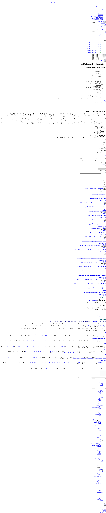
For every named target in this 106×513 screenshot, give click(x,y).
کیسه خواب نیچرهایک (98, 358)
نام (105, 182)
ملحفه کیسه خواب (98, 421)
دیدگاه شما (103, 180)
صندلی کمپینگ (99, 454)
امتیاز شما (103, 162)
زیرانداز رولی (95, 419)
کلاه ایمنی (99, 485)
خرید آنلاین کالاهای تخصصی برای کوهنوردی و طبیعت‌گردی (95, 325)
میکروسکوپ (99, 499)
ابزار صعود (97, 478)
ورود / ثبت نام (101, 501)
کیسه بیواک (99, 423)
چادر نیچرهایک (66, 352)
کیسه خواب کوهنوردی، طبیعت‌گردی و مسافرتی (31, 357)
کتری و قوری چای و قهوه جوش (96, 445)
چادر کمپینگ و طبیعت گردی (30, 351)
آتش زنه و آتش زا (98, 449)
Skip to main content (102, 0)
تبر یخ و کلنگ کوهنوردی (97, 476)
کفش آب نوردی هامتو (28, 340)
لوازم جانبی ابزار (98, 483)
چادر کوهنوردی (39, 351)
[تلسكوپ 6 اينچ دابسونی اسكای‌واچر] (99, 194)
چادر (105, 349)
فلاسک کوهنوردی (90, 365)
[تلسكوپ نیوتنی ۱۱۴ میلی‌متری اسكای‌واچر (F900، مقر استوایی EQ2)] (93, 262)
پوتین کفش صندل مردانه (97, 393)
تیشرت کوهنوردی (55, 362)
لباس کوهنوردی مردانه (97, 456)
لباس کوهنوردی (103, 360)
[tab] (102, 104)
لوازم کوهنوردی (94, 321)
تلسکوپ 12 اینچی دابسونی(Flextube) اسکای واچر (95, 206)
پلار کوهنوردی (67, 362)
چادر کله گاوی (61, 352)
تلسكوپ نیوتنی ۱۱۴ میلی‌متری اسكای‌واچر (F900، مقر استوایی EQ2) (91, 266)
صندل (102, 380)
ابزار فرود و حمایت (96, 479)
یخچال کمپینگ (99, 450)
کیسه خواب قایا (83, 358)
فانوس (100, 435)
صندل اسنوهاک (36, 340)
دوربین (100, 497)
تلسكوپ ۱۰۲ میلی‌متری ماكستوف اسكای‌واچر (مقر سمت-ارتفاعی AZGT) (89, 283)
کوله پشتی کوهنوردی (102, 343)
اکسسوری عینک (98, 465)
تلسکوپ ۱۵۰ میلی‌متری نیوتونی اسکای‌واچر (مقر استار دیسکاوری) (91, 275)
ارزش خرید (103, 163)
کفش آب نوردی (103, 338)
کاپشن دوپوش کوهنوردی (75, 362)
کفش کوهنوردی (103, 332)
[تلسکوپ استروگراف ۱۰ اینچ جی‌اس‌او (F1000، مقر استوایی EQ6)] (96, 253)
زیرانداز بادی (95, 417)
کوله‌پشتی (101, 383)
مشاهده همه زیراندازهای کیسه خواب (93, 416)
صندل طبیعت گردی (95, 338)
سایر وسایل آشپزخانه (98, 448)
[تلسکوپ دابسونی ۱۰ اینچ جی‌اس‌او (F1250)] (97, 211)
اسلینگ (100, 490)
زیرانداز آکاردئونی (94, 420)
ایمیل (105, 184)
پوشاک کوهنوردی (99, 362)
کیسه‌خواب (101, 385)
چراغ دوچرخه (99, 437)
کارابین (98, 480)
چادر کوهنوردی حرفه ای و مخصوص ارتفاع (49, 351)
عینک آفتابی (99, 462)
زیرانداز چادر (99, 409)
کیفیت (104, 166)
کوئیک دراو (97, 481)
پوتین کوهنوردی (101, 382)
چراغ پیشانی (99, 426)
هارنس (100, 486)
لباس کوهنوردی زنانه (98, 458)
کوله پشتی (99, 399)
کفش (102, 381)
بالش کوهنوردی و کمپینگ (97, 422)
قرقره (98, 482)
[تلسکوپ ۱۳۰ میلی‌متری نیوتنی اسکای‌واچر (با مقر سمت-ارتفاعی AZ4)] (92, 245)
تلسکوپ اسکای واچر (96, 188)
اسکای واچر (104, 61)
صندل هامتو (41, 340)
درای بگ (100, 402)
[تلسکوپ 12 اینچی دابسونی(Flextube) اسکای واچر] (93, 202)
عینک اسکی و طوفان (98, 463)
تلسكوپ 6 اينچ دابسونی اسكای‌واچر (98, 198)
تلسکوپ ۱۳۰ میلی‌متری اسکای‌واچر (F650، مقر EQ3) (94, 241)
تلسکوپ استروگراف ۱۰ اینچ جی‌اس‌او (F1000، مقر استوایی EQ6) (91, 258)
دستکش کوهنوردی (33, 362)
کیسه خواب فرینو (11, 357)
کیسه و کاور (99, 403)
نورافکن (100, 430)
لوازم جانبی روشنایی (98, 439)
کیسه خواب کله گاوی (90, 358)
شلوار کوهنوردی (62, 362)
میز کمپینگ (99, 453)
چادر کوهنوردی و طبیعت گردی (96, 407)
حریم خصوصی (98, 313)
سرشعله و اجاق (99, 446)
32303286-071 (93, 300)
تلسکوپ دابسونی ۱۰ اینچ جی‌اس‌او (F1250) (96, 215)
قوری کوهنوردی (103, 365)
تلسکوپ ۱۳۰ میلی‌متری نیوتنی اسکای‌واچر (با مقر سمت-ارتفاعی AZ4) (90, 249)
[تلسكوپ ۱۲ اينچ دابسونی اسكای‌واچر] (98, 219)
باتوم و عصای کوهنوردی (97, 472)
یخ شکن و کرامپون (98, 474)
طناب (100, 488)
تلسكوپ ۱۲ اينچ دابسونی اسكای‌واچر (98, 224)
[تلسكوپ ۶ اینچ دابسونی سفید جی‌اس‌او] (98, 228)
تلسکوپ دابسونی (88, 188)
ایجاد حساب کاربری (103, 509)
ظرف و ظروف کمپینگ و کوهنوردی (96, 443)
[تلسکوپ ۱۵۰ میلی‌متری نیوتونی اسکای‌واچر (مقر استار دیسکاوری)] (93, 270)
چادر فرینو (76, 352)
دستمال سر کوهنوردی (47, 362)
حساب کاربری (98, 314)
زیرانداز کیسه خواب (98, 414)
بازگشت (100, 392)
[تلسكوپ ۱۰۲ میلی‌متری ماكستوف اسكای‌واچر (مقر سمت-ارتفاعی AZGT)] (91, 279)
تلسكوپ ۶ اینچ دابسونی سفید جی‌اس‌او (97, 232)
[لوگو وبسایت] (102, 21)
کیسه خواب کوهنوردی (101, 354)
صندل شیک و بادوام (48, 340)
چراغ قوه (99, 428)
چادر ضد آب (85, 352)
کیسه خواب (99, 412)
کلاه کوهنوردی (40, 362)
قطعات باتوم (97, 473)
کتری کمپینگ (97, 365)
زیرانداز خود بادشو (94, 418)
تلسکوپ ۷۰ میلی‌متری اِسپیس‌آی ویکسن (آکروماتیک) (94, 292)
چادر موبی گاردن (54, 352)
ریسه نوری (99, 433)
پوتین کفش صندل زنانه (97, 394)
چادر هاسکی (72, 352)
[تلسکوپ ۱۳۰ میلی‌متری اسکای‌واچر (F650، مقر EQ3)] (95, 236)
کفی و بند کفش (99, 396)
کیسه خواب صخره (76, 358)
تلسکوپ (101, 188)
